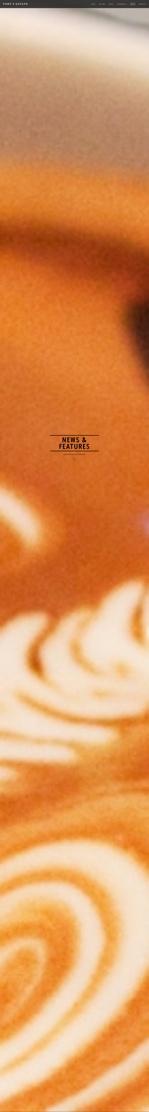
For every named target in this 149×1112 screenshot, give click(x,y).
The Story (102, 4)
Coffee (93, 4)
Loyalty (111, 4)
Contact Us (142, 4)
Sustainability (122, 4)
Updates (132, 4)
